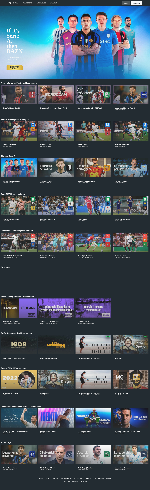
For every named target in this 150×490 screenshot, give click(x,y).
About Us (75, 482)
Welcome (54, 3)
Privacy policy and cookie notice (72, 478)
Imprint (88, 478)
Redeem (66, 482)
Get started (136, 3)
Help (41, 478)
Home (15, 3)
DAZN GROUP (98, 478)
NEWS (108, 478)
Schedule (41, 3)
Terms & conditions (52, 478)
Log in (126, 3)
